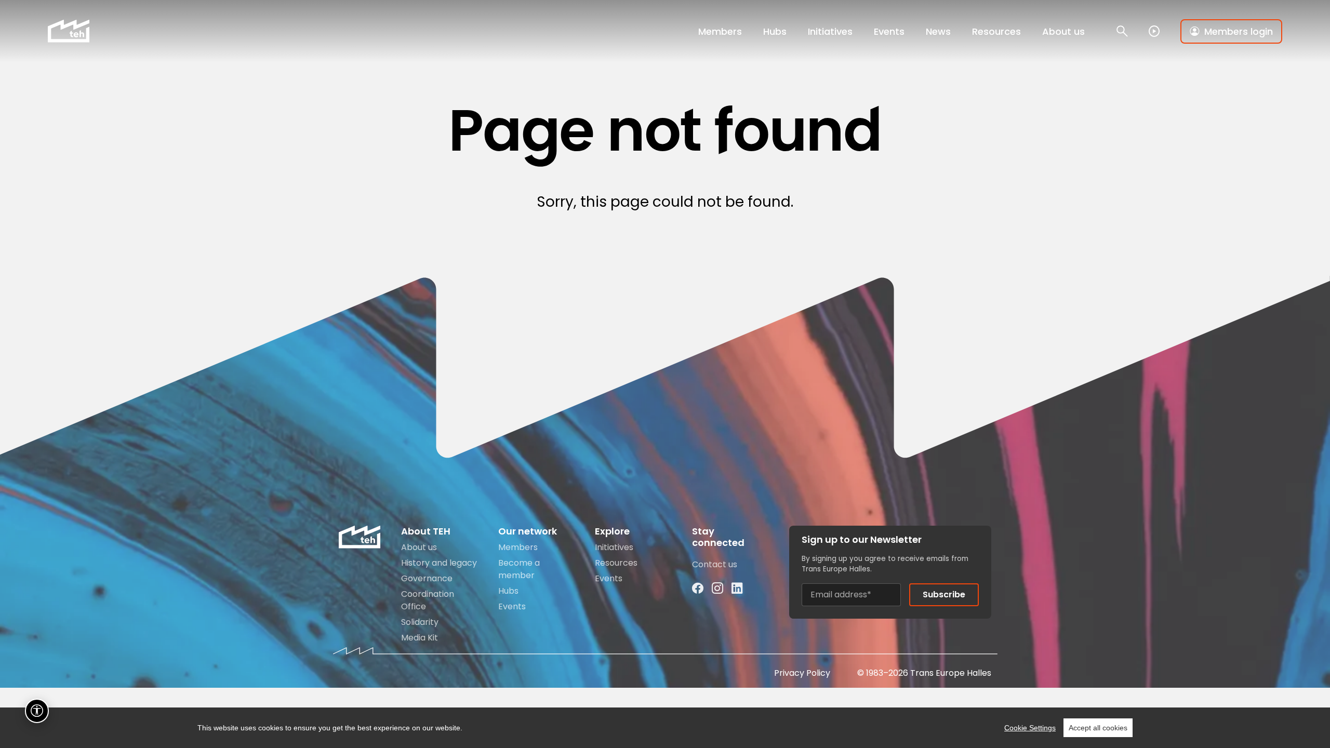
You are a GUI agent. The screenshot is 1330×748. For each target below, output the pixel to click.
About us (1063, 31)
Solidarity (419, 622)
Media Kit (419, 638)
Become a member (519, 569)
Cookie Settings (1030, 728)
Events (889, 31)
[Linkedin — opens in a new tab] (737, 588)
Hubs (775, 31)
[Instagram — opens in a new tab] (717, 588)
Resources (996, 31)
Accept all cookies (1098, 728)
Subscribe (944, 594)
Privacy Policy (802, 673)
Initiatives (830, 31)
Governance (427, 578)
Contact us (714, 564)
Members (720, 31)
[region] (665, 727)
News (938, 31)
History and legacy (439, 563)
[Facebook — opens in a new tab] (697, 588)
